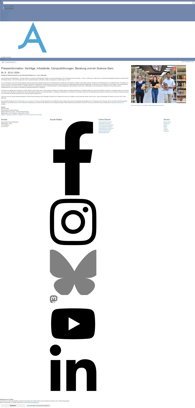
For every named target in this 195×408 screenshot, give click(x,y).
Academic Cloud (107, 129)
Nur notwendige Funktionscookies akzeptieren (38, 405)
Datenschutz (167, 123)
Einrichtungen (6, 17)
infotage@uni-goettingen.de (117, 102)
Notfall (165, 126)
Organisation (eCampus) (105, 123)
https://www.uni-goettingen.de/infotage (32, 114)
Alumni (4, 19)
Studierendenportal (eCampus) (106, 128)
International (6, 20)
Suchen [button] (185, 61)
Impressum (166, 131)
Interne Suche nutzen (8, 8)
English (191, 61)
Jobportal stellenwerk (104, 132)
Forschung (5, 14)
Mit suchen (8, 6)
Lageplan (166, 129)
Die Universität (6, 11)
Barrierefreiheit (167, 122)
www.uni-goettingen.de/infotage (32, 101)
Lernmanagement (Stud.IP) (105, 126)
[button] (3, 58)
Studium (5, 16)
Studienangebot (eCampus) (105, 122)
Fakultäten (5, 13)
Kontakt (165, 125)
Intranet (165, 128)
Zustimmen (13, 405)
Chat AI (100, 129)
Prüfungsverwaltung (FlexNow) (106, 125)
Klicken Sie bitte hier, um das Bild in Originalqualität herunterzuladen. (147, 105)
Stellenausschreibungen (104, 131)
